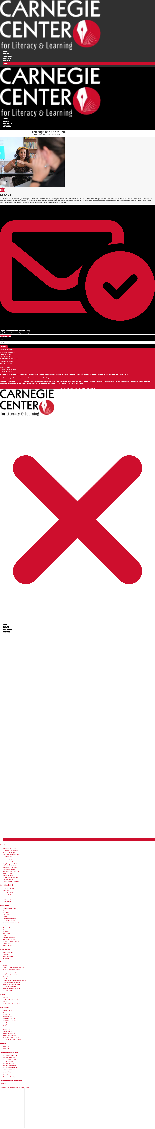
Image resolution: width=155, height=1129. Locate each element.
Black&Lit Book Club (8, 888)
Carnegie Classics (8, 977)
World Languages (8, 952)
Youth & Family (4, 1007)
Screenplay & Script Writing (11, 922)
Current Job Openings (9, 1065)
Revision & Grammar (9, 920)
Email (1, 339)
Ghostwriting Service (9, 852)
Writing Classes (4, 905)
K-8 (4, 1012)
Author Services (4, 845)
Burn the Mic (6, 890)
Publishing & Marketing (9, 918)
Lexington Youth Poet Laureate (12, 1024)
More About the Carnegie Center (9, 1052)
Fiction (5, 910)
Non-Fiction (6, 914)
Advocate (6, 1046)
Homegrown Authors (9, 862)
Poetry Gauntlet (7, 856)
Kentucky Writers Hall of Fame (11, 975)
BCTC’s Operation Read (9, 1059)
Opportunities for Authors (10, 860)
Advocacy (3, 1043)
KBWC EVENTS (7, 894)
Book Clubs (6, 954)
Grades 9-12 (6, 1014)
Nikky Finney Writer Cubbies (11, 864)
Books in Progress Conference (11, 969)
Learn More (3, 1084)
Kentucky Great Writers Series (11, 971)
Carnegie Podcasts (8, 1063)
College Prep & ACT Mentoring (11, 999)
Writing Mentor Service (9, 848)
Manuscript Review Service (10, 850)
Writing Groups (7, 926)
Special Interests (8, 924)
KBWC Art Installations (9, 892)
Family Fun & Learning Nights (11, 1022)
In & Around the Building (10, 1055)
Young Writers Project (9, 1018)
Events (2, 962)
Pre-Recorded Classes (9, 908)
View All (5, 965)
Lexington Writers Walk (9, 973)
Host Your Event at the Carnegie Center (14, 967)
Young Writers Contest (9, 1020)
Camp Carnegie (7, 1016)
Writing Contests (8, 858)
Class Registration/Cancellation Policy (11, 1080)
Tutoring (2, 994)
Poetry (5, 916)
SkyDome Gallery (8, 1061)
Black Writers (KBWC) (6, 885)
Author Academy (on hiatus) (11, 854)
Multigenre (6, 912)
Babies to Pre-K (7, 1010)
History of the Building (9, 1057)
